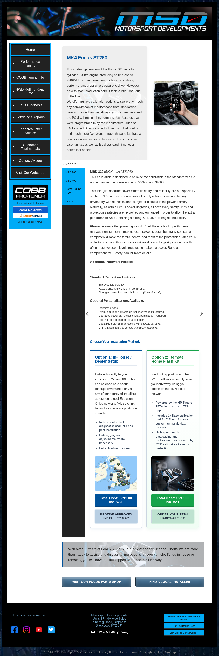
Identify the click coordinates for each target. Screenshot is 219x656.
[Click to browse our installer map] (116, 473)
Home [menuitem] (30, 49)
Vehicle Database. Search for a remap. (184, 617)
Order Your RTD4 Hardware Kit (172, 516)
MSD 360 (70, 172)
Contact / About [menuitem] (30, 161)
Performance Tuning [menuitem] (30, 63)
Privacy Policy (107, 652)
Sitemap (170, 652)
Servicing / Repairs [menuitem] (30, 117)
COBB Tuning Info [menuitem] (30, 77)
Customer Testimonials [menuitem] (30, 147)
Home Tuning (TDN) (73, 190)
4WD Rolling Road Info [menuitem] (30, 91)
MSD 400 (70, 180)
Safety (69, 201)
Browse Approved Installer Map (116, 516)
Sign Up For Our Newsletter (184, 632)
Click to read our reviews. (30, 222)
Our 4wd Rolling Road (184, 626)
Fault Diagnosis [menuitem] (30, 105)
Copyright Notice (151, 652)
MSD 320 (70, 164)
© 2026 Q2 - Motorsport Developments (69, 652)
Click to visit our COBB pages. (30, 203)
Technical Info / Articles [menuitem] (30, 131)
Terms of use (128, 652)
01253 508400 (106, 632)
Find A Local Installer (169, 581)
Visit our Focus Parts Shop (96, 581)
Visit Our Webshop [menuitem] (30, 172)
